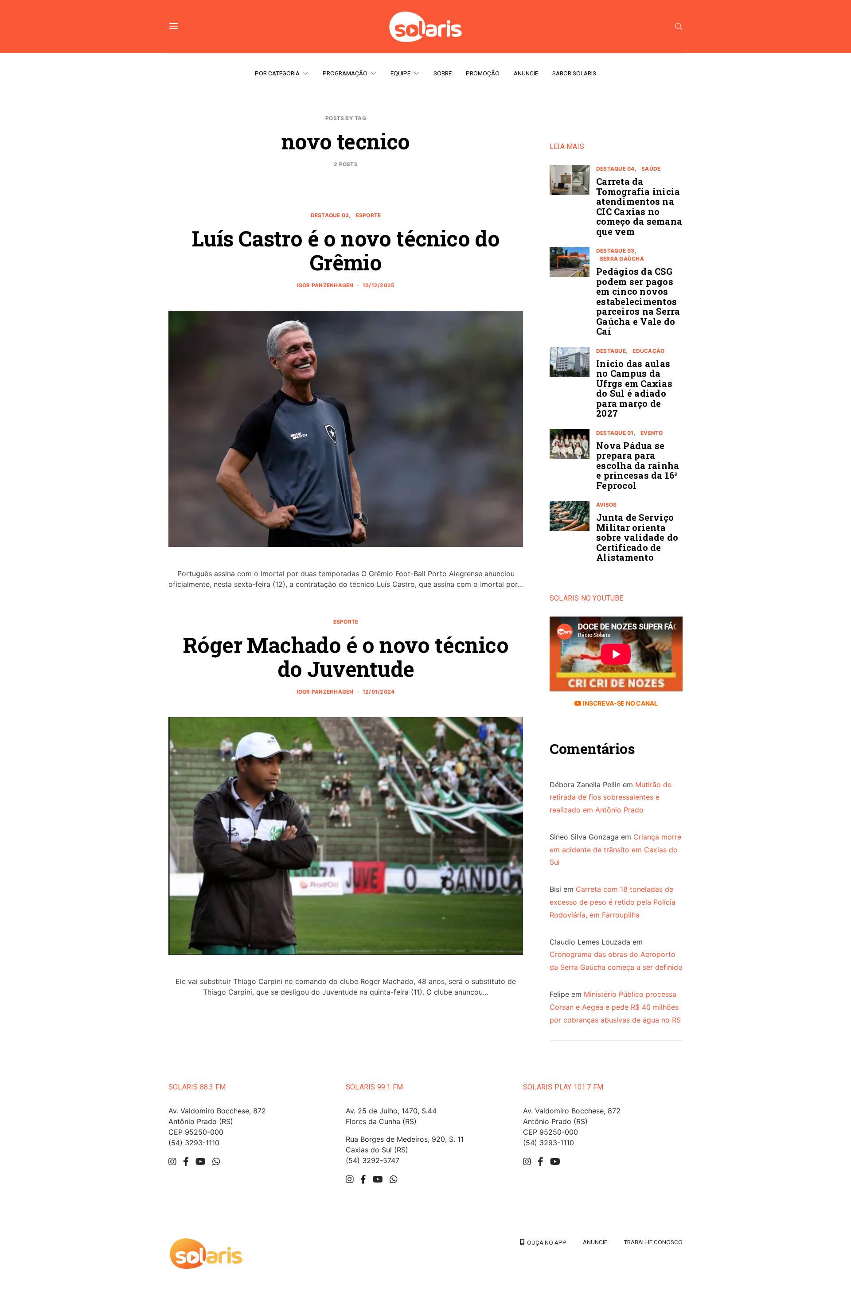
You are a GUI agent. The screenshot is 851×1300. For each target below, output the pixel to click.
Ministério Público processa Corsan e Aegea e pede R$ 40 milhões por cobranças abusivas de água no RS (615, 1007)
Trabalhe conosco (653, 1241)
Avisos (606, 504)
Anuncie (526, 73)
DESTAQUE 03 (330, 215)
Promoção (483, 73)
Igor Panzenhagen (325, 285)
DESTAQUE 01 (615, 432)
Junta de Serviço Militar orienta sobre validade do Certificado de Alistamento (637, 537)
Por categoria (277, 73)
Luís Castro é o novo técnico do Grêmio (346, 250)
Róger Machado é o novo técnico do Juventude (345, 657)
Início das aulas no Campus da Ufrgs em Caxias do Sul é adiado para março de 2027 (634, 388)
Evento (651, 432)
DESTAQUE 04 (615, 168)
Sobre (442, 73)
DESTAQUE (611, 350)
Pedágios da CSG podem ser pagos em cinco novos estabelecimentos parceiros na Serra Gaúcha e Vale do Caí (638, 301)
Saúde (650, 168)
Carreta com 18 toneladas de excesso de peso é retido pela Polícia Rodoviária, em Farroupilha (612, 902)
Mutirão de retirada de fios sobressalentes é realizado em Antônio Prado (610, 797)
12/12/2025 (378, 285)
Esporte (368, 215)
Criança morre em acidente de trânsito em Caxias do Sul (615, 849)
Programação (345, 73)
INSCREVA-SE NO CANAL (619, 703)
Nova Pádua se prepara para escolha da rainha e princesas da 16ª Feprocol (637, 465)
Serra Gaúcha (622, 258)
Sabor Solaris (574, 73)
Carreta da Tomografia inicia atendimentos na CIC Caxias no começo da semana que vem (639, 206)
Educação (648, 350)
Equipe (400, 73)
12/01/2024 (378, 691)
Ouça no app (545, 1242)
